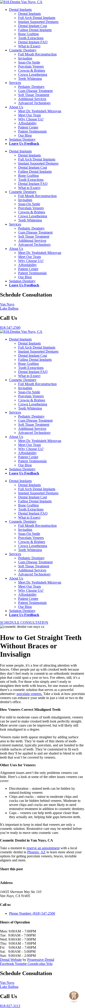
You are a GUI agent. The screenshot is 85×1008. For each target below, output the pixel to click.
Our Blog (25, 135)
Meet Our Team (29, 115)
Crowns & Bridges (31, 70)
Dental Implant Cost (32, 26)
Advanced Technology (34, 103)
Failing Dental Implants (35, 30)
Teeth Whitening (30, 79)
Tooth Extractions (31, 38)
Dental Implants (20, 10)
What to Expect (29, 46)
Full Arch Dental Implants (36, 18)
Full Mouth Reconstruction (37, 54)
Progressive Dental (40, 960)
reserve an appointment (43, 848)
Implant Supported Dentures (38, 22)
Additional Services (32, 99)
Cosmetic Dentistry (22, 50)
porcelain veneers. (29, 694)
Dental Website (11, 960)
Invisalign (25, 58)
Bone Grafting (28, 34)
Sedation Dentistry (22, 139)
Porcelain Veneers (31, 66)
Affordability (27, 123)
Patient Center (28, 127)
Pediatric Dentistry (31, 87)
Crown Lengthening (32, 74)
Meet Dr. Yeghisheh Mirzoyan (39, 111)
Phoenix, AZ (36, 852)
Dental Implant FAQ (33, 42)
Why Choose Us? (31, 119)
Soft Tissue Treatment (33, 95)
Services (15, 83)
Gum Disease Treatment (35, 91)
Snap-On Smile (29, 62)
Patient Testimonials (32, 131)
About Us (16, 107)
